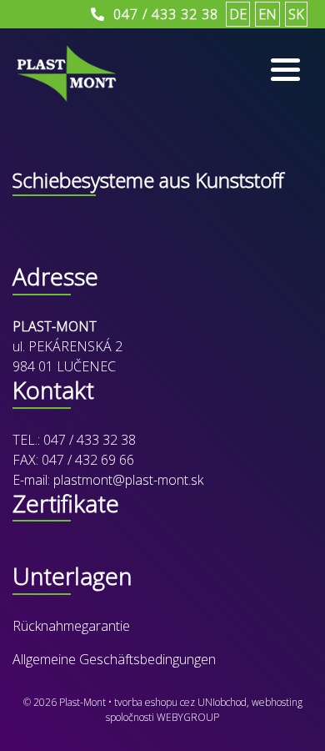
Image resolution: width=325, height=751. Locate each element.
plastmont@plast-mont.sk (128, 480)
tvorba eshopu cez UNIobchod (180, 702)
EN (267, 14)
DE (238, 14)
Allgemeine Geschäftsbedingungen (114, 659)
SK (296, 14)
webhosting (277, 702)
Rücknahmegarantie (71, 626)
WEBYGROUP (188, 717)
